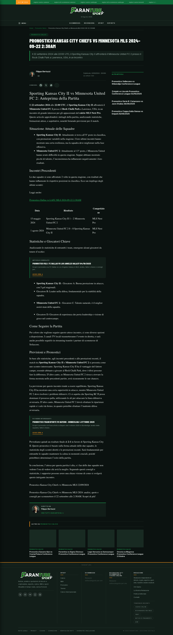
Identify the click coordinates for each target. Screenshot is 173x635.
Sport (101, 23)
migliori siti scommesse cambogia (113, 2)
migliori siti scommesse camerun (64, 2)
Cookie (42, 630)
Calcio (62, 578)
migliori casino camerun (41, 2)
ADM (136, 622)
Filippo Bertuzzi (43, 71)
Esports (111, 23)
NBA (62, 581)
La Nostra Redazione (141, 590)
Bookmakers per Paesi (143, 610)
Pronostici (64, 585)
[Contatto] (38, 76)
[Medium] (30, 595)
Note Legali (23, 630)
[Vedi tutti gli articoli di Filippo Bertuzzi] (32, 74)
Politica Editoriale (140, 594)
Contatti (136, 597)
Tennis (62, 588)
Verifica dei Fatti (67, 630)
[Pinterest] (40, 595)
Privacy (34, 630)
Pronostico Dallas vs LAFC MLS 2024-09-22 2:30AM (55, 199)
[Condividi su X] (46, 85)
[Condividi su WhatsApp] (51, 85)
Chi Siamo (137, 587)
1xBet (137, 614)
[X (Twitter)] (20, 595)
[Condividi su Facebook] (41, 85)
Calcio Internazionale (68, 592)
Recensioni (89, 23)
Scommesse (74, 23)
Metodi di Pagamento (143, 618)
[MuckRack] (35, 595)
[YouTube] (25, 595)
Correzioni (52, 630)
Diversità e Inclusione (86, 630)
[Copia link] (56, 85)
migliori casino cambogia (89, 2)
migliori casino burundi (136, 2)
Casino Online (140, 607)
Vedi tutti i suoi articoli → (52, 513)
